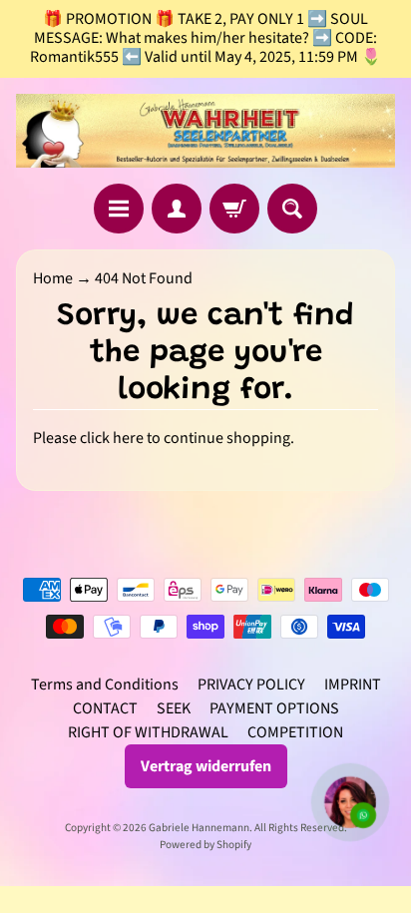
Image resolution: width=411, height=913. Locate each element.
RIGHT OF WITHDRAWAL (148, 732)
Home (53, 278)
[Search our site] (292, 208)
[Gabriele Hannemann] (205, 131)
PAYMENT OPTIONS (274, 708)
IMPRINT (352, 684)
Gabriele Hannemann (199, 827)
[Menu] (119, 208)
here (128, 438)
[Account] (177, 208)
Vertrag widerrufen (206, 766)
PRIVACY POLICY (251, 684)
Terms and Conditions (105, 684)
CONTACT (105, 708)
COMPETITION (295, 732)
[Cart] (234, 208)
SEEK (174, 708)
